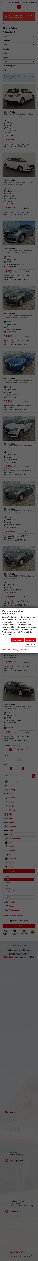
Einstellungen (30, 645)
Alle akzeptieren (17, 640)
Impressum (24, 650)
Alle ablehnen (30, 640)
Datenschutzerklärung (10, 650)
